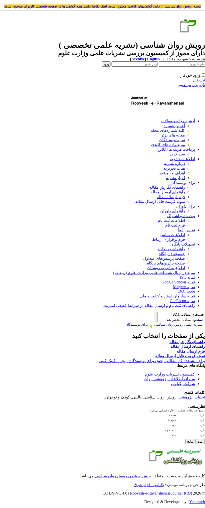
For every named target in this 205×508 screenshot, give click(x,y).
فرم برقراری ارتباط (168, 239)
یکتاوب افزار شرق (149, 485)
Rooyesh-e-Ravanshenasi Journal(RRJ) (161, 493)
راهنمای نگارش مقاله (167, 187)
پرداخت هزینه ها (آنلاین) (175, 149)
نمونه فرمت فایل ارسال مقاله (160, 201)
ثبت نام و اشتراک (181, 216)
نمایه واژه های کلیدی (168, 144)
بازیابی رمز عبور (191, 85)
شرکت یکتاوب (183, 383)
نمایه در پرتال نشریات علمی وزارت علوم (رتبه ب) (154, 272)
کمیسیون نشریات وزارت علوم (170, 374)
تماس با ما (186, 230)
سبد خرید (177, 154)
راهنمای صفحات (171, 249)
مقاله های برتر (173, 135)
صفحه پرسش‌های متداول (164, 258)
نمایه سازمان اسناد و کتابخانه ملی (167, 296)
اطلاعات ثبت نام (171, 220)
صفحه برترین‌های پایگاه (166, 263)
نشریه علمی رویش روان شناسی (121, 476)
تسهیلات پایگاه (183, 244)
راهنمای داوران (172, 211)
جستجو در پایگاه (172, 254)
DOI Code (186, 291)
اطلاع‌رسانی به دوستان (166, 268)
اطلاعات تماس (172, 235)
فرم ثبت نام (175, 225)
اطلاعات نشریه (182, 159)
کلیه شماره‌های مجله (168, 130)
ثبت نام (199, 80)
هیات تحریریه (174, 168)
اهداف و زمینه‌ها (171, 173)
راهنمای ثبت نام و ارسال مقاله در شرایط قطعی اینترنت (149, 305)
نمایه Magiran (184, 287)
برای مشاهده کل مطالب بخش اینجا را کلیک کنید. (152, 361)
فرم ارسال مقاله (171, 197)
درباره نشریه (174, 163)
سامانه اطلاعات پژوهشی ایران (169, 379)
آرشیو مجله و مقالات (178, 121)
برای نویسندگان (182, 182)
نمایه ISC (187, 277)
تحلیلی (199, 397)
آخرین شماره (174, 126)
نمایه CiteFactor (182, 301)
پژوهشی (185, 397)
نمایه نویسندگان (172, 140)
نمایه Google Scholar (178, 282)
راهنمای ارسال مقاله (167, 192)
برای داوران (185, 206)
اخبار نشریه (175, 178)
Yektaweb (197, 502)
